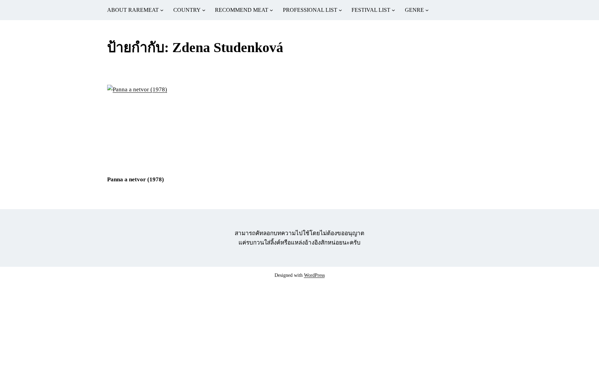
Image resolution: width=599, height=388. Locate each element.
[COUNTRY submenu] (204, 10)
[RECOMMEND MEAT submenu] (271, 10)
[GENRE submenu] (427, 10)
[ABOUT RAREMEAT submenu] (162, 10)
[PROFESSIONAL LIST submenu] (340, 10)
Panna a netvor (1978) (135, 179)
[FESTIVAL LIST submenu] (393, 10)
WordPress (314, 275)
